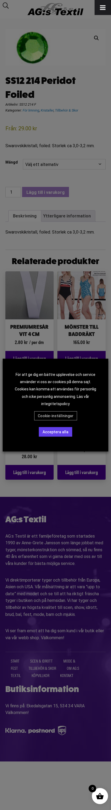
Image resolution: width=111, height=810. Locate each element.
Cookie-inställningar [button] (56, 416)
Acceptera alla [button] (55, 432)
